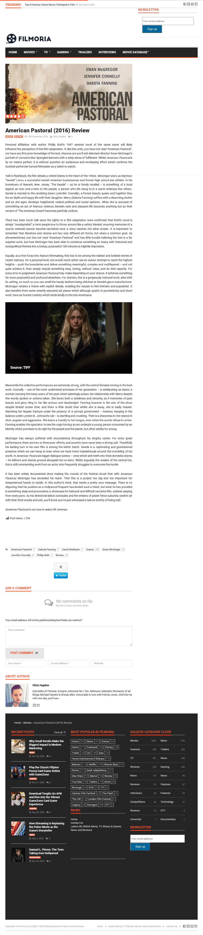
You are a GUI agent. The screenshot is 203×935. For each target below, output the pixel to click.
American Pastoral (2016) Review (47, 130)
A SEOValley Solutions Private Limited (57, 926)
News (32, 753)
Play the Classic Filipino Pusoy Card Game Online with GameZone (44, 771)
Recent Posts (22, 732)
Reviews (18, 137)
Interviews (107, 52)
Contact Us (77, 822)
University (135, 819)
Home (13, 52)
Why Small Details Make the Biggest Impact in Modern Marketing (61, 4)
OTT (163, 810)
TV (46, 52)
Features (135, 749)
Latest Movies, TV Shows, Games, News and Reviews (134, 926)
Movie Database (135, 52)
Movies (29, 52)
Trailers (85, 52)
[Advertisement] (125, 21)
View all (58, 732)
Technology (167, 801)
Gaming (63, 52)
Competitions (137, 801)
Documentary (168, 819)
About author (17, 676)
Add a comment (18, 588)
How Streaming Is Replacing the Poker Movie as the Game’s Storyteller (46, 827)
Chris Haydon (59, 136)
